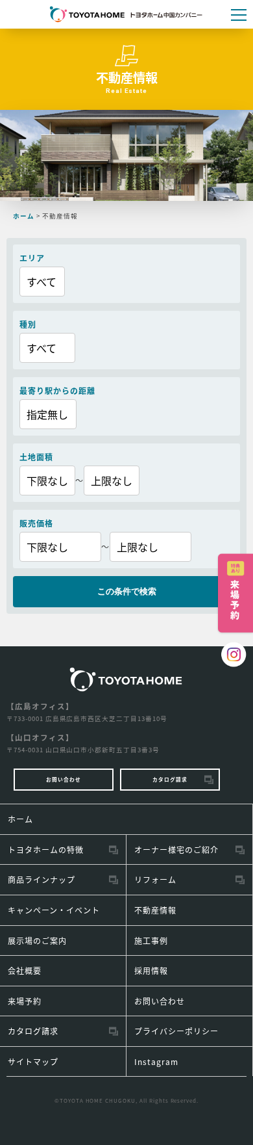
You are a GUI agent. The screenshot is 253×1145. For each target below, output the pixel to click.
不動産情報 (155, 909)
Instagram (156, 1061)
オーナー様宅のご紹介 (176, 849)
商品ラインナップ (41, 879)
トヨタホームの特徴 (46, 849)
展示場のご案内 (37, 940)
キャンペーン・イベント (54, 909)
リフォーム (155, 879)
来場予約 (25, 1001)
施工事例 (151, 940)
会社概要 (25, 970)
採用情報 (151, 970)
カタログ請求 (169, 779)
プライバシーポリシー (176, 1030)
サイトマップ (33, 1061)
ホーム (20, 818)
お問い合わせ (63, 779)
